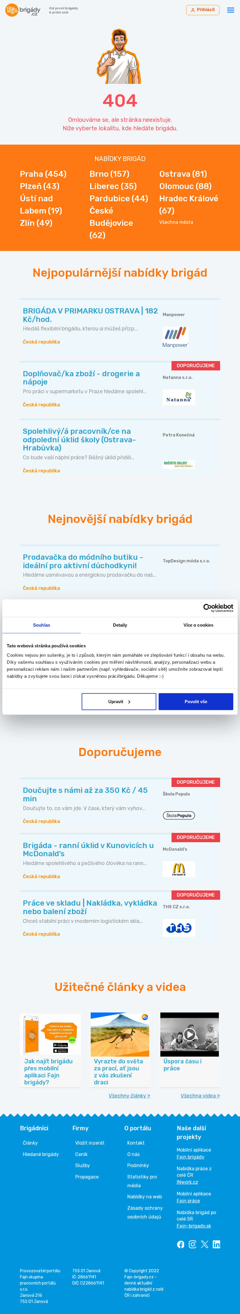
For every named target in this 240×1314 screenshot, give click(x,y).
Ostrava (183, 174)
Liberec (113, 186)
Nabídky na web (144, 1196)
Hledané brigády (41, 1154)
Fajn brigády (190, 1157)
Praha (43, 174)
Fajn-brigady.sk (194, 1226)
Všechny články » (129, 1096)
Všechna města (176, 222)
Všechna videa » (200, 1096)
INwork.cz (187, 1182)
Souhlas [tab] (41, 625)
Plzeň (39, 186)
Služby (82, 1165)
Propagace (87, 1177)
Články (30, 1143)
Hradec (188, 205)
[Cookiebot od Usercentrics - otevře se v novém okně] (207, 608)
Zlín (36, 223)
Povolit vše (196, 701)
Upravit (115, 701)
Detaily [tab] (120, 625)
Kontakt (136, 1143)
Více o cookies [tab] (198, 625)
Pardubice (119, 198)
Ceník (81, 1154)
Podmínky (138, 1165)
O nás (133, 1154)
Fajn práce (188, 1201)
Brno (109, 174)
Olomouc (185, 186)
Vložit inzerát (89, 1143)
